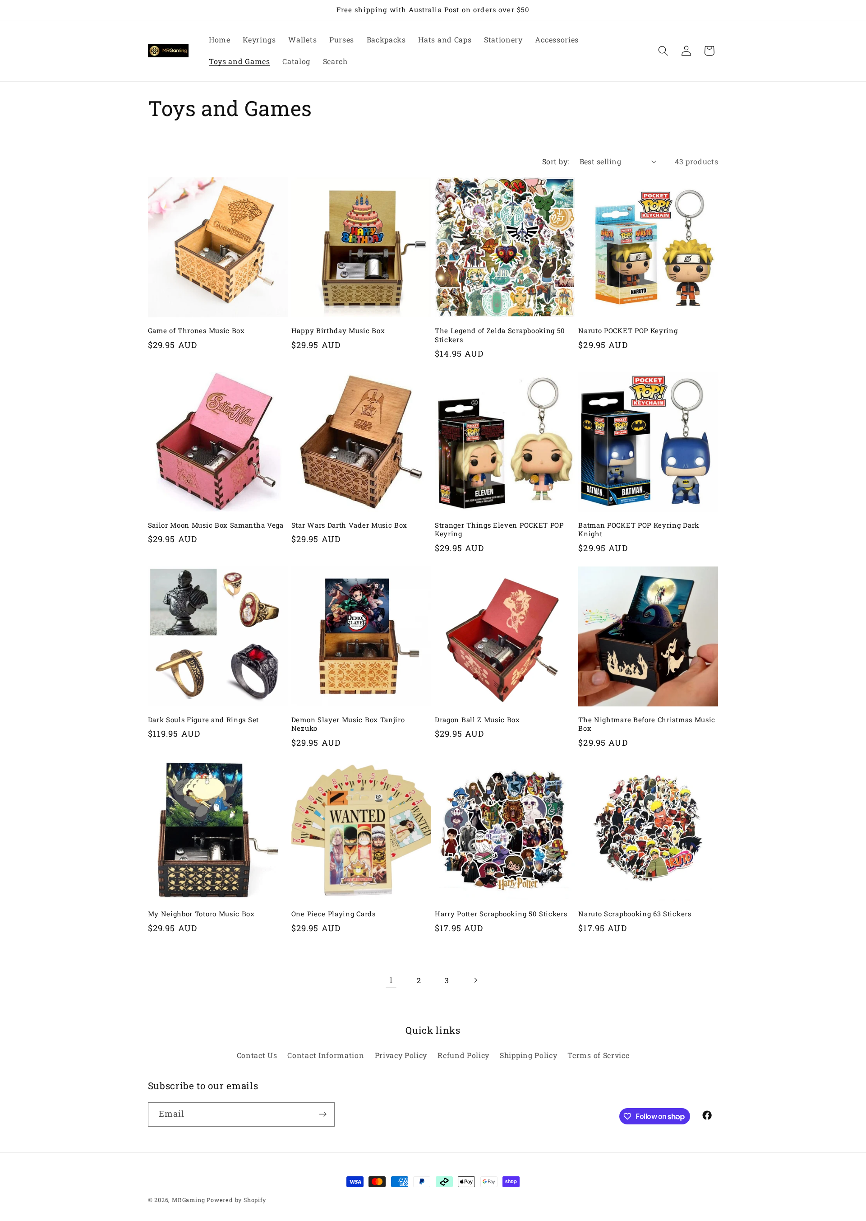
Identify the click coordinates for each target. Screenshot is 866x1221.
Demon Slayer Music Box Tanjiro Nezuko (348, 724)
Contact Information (325, 1055)
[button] (663, 50)
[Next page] (475, 980)
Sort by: (555, 161)
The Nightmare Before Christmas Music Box (646, 724)
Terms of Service (598, 1055)
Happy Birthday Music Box (338, 330)
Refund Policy (463, 1055)
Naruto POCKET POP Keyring (627, 330)
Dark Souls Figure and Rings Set (203, 719)
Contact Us (257, 1055)
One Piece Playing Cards (333, 914)
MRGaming (188, 1199)
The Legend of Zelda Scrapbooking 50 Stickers (500, 335)
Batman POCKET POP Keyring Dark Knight (638, 529)
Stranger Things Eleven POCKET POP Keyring (499, 529)
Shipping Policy (528, 1055)
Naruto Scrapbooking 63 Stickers (634, 914)
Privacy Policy (401, 1055)
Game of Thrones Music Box (196, 330)
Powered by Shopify (236, 1199)
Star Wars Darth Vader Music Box (349, 525)
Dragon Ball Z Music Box (477, 719)
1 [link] (391, 980)
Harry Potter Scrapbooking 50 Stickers (501, 914)
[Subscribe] (322, 1114)
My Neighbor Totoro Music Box (201, 914)
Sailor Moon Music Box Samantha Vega (216, 525)
